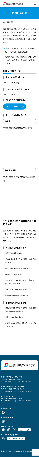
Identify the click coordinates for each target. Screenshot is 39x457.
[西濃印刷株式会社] (13, 3)
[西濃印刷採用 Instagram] (3, 421)
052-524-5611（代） (11, 391)
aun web (23, 430)
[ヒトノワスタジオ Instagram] (3, 439)
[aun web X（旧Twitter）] (14, 430)
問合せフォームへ (13, 106)
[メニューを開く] (35, 3)
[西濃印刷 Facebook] (3, 412)
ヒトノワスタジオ (14, 439)
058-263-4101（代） (11, 381)
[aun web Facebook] (3, 430)
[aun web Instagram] (9, 430)
